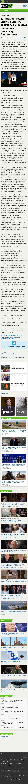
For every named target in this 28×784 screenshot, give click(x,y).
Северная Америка (13, 354)
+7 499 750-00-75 (21, 775)
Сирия (20, 357)
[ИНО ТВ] (7, 6)
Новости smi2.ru (5, 393)
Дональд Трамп (13, 357)
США (5, 354)
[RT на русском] (8, 1)
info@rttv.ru (8, 776)
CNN (12, 15)
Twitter (11, 346)
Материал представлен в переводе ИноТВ (13, 38)
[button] (14, 79)
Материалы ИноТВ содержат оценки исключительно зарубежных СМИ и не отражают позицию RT (12, 337)
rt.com (9, 770)
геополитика (4, 357)
